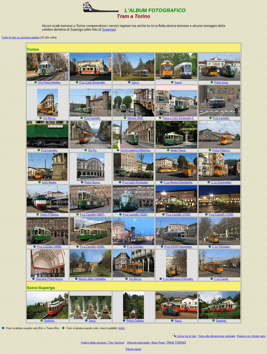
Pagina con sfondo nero (251, 336)
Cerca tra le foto (186, 336)
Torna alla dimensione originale (216, 336)
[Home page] (133, 349)
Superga (108, 29)
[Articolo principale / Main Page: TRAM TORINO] (156, 342)
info (121, 328)
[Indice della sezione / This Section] (102, 342)
